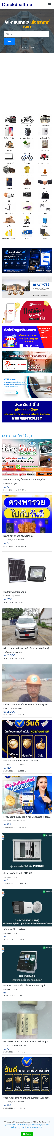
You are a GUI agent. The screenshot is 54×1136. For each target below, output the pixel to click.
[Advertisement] (27, 81)
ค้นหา (9, 41)
